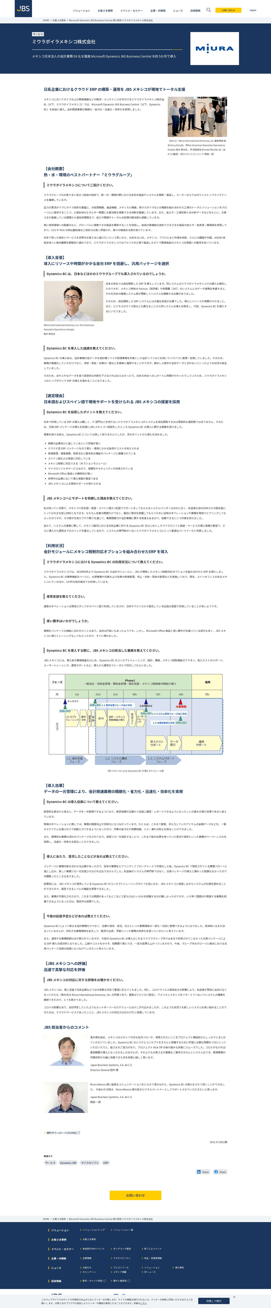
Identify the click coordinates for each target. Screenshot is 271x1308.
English (253, 10)
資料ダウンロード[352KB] (62, 1133)
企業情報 (87, 1258)
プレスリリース (121, 1267)
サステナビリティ (122, 1258)
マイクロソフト (90, 1163)
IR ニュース (150, 1272)
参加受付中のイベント (94, 1249)
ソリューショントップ (94, 1230)
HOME (46, 20)
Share (205, 1172)
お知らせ (87, 1267)
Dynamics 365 (68, 1163)
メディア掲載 (119, 1272)
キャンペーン (89, 1272)
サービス (50, 1163)
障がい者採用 (120, 1281)
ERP (105, 1163)
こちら (143, 1303)
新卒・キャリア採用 (92, 1281)
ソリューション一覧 (123, 1230)
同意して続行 (213, 1301)
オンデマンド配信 (122, 1249)
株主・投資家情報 (153, 1258)
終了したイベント (153, 1249)
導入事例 (179, 1267)
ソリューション (152, 1267)
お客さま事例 (59, 20)
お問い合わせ (228, 10)
